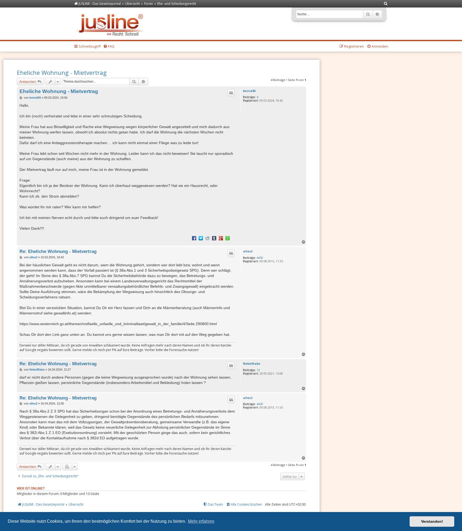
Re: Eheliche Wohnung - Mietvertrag (58, 251)
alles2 (247, 251)
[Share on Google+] (221, 238)
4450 (260, 257)
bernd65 (249, 91)
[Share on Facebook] (194, 238)
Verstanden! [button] (432, 521)
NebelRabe (251, 363)
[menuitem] (385, 3)
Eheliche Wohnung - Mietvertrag (62, 72)
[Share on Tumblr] (214, 238)
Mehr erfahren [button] (201, 521)
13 (258, 370)
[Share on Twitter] (201, 238)
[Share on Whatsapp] (227, 238)
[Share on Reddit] (207, 238)
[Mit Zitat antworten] (231, 93)
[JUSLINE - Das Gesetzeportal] (111, 24)
